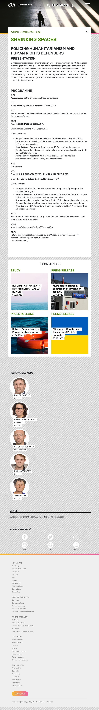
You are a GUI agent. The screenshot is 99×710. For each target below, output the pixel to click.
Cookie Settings (39, 702)
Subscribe (20, 694)
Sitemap (50, 702)
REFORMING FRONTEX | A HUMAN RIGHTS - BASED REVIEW (26, 288)
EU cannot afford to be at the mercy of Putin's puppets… (66, 332)
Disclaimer (16, 702)
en (87, 32)
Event (14, 32)
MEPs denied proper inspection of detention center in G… (67, 288)
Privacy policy (26, 702)
